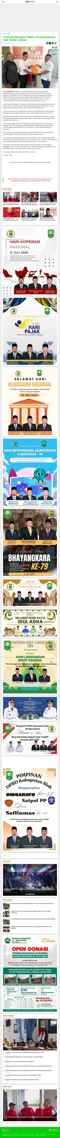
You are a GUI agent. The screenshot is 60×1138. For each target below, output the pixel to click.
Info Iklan (54, 1134)
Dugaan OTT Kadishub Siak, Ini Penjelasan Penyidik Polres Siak (22, 1079)
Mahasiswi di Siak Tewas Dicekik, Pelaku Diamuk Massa (19, 1061)
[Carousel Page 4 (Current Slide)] (32, 894)
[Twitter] (52, 1130)
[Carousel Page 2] (28, 894)
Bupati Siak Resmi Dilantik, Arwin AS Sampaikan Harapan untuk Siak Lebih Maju (47, 219)
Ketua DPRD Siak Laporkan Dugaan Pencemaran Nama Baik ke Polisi (23, 1075)
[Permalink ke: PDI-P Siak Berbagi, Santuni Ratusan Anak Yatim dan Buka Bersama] (30, 196)
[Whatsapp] (55, 43)
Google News (47, 162)
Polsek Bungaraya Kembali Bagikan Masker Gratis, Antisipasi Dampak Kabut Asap (32, 903)
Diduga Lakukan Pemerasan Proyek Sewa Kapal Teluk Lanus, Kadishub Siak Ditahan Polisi (28, 1066)
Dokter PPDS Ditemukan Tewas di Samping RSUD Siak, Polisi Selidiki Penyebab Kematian (28, 1070)
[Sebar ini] (47, 43)
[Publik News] (30, 1)
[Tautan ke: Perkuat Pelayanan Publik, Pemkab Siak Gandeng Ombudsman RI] (30, 880)
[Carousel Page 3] (30, 894)
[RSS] (57, 1130)
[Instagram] (55, 1130)
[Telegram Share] (52, 43)
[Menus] (3, 2)
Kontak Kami (43, 1134)
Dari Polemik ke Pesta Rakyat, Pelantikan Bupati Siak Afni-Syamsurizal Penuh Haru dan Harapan (29, 219)
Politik (4, 43)
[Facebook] (50, 1130)
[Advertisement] (30, 18)
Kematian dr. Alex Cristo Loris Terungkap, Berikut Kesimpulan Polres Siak (24, 1052)
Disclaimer (16, 1135)
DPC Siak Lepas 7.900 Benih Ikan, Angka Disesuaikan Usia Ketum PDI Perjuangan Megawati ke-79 (48, 203)
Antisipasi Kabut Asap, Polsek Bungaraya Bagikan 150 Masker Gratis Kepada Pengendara (31, 912)
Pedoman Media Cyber (7, 1135)
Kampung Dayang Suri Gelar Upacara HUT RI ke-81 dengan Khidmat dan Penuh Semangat (31, 927)
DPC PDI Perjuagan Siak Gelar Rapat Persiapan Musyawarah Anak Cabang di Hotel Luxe (11, 203)
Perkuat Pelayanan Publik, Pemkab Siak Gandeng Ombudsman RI (24, 890)
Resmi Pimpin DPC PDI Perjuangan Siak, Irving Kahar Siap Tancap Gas (11, 219)
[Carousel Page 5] (34, 894)
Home (24, 1134)
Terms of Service (25, 1135)
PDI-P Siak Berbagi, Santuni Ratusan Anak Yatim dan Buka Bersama (29, 203)
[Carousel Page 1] (26, 894)
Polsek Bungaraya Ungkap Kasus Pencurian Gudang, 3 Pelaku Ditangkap (24, 1056)
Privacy (32, 1135)
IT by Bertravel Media (40, 1135)
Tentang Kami (30, 1134)
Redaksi (37, 1134)
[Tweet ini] (50, 43)
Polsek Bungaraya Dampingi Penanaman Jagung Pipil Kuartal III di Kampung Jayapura (33, 918)
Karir (49, 1134)
